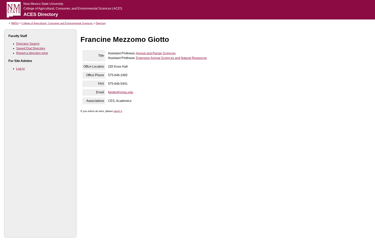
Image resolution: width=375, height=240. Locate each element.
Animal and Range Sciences (156, 53)
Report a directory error (32, 53)
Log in (20, 68)
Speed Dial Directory (30, 48)
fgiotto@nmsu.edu (120, 92)
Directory (101, 23)
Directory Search (27, 43)
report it (117, 111)
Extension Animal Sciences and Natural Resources (171, 58)
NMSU (15, 23)
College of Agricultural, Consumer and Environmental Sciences (57, 23)
